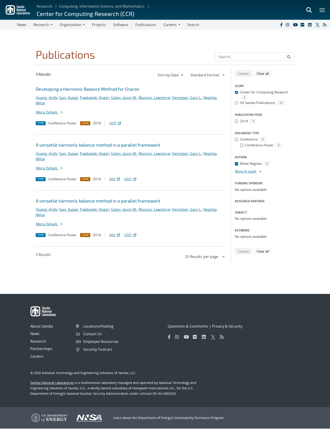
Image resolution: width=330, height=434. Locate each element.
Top (316, 428)
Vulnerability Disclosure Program (199, 418)
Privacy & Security (227, 326)
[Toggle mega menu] (322, 10)
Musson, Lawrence (154, 97)
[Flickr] (303, 24)
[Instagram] (288, 24)
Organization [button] (70, 24)
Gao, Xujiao (68, 97)
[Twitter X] (318, 24)
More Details (47, 112)
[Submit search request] (289, 57)
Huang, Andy (46, 97)
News (21, 24)
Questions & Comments (188, 326)
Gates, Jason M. (124, 97)
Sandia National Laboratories (52, 383)
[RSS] (325, 24)
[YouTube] (296, 24)
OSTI (113, 123)
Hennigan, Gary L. (187, 97)
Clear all (264, 73)
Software (120, 24)
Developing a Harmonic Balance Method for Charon (87, 89)
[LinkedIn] (310, 24)
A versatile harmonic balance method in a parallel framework (98, 145)
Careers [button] (170, 24)
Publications (145, 24)
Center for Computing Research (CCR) (85, 13)
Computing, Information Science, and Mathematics (102, 6)
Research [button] (41, 24)
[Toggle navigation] (8, 25)
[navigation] (171, 74)
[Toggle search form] (309, 10)
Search (193, 24)
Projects (99, 24)
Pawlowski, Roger (94, 97)
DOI (112, 179)
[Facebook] (281, 24)
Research (44, 6)
